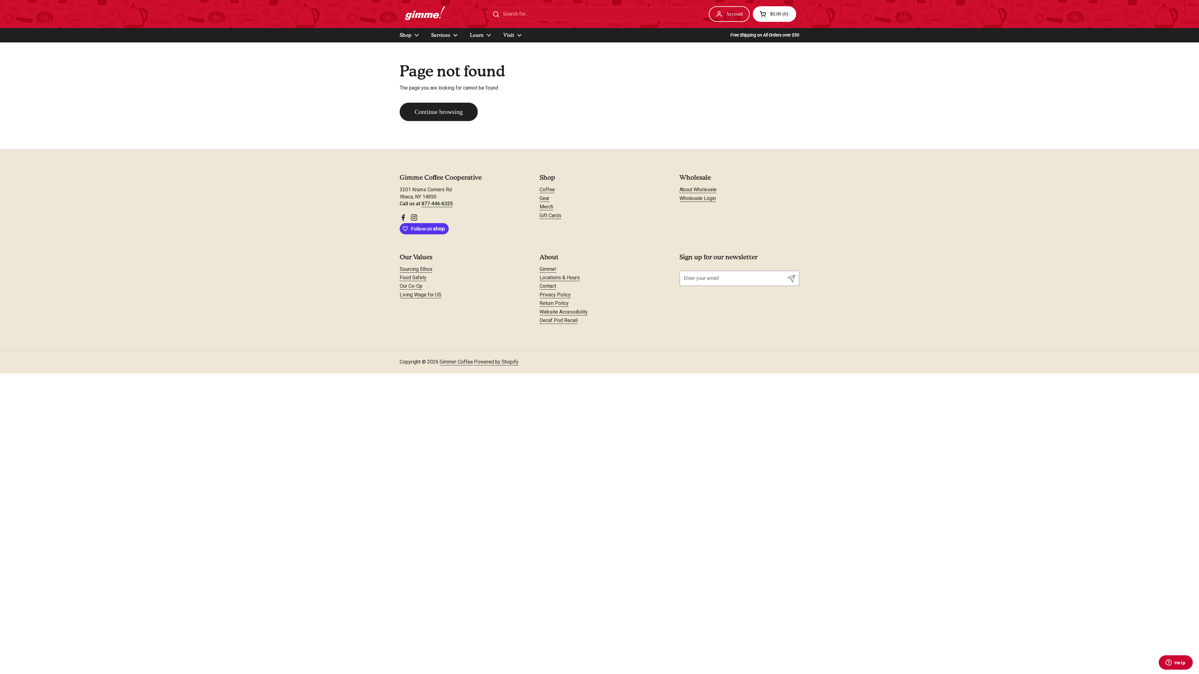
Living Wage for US (421, 295)
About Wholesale (698, 190)
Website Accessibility (564, 312)
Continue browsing (439, 111)
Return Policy (554, 303)
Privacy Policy (555, 295)
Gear (545, 198)
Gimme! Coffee (456, 362)
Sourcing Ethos (416, 269)
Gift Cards (550, 215)
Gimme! (548, 269)
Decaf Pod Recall (559, 320)
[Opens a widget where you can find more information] (1175, 663)
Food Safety (413, 278)
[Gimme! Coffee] (424, 14)
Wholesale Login (697, 198)
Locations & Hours (560, 278)
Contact (548, 286)
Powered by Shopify (496, 362)
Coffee (547, 190)
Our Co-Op (411, 286)
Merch (546, 207)
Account (734, 14)
